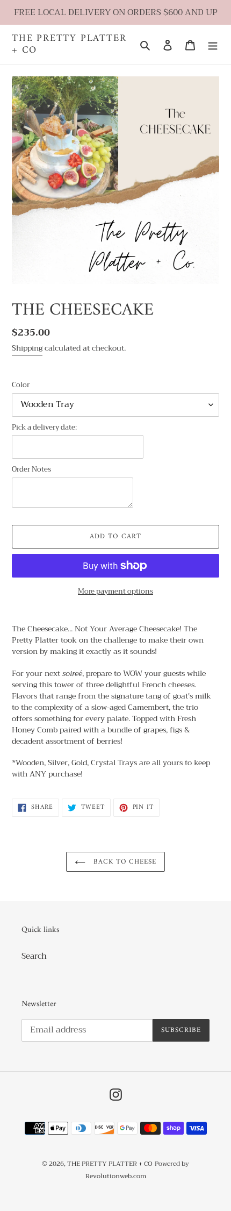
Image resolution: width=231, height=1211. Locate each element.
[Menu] (212, 44)
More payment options (115, 591)
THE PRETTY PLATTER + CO (69, 44)
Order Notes (31, 469)
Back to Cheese (124, 862)
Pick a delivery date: (44, 427)
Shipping (27, 347)
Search (34, 956)
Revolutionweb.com (115, 1176)
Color (21, 385)
